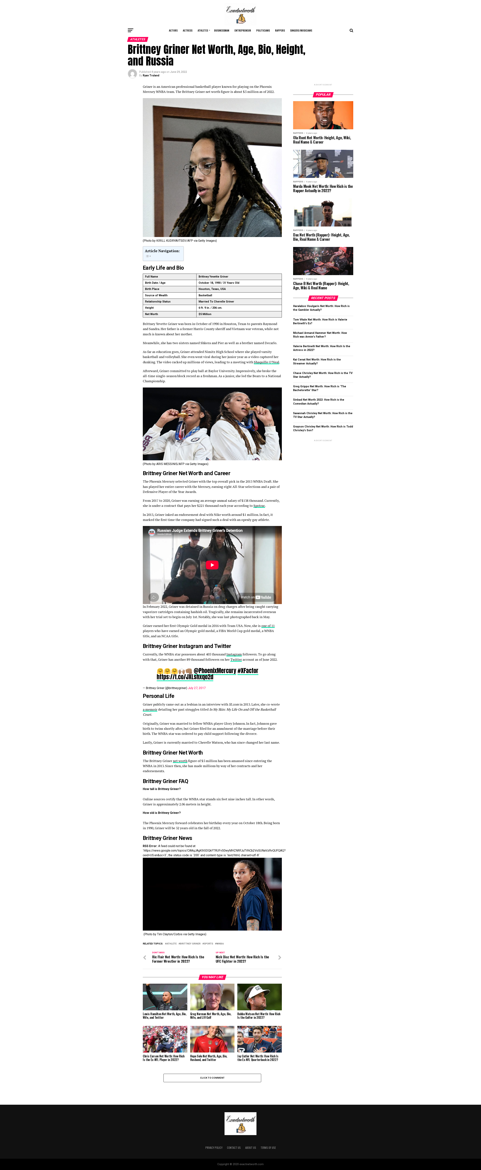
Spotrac (259, 505)
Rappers (280, 30)
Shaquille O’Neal (266, 362)
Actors (173, 30)
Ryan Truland (151, 75)
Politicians (263, 30)
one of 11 (268, 626)
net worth (180, 761)
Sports (208, 944)
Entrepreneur (242, 30)
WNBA (220, 944)
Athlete (171, 944)
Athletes (203, 30)
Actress (187, 30)
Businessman (221, 30)
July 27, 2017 (197, 688)
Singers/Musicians (301, 30)
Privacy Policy (213, 1148)
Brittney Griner (190, 944)
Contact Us (234, 1148)
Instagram (234, 654)
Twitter (236, 659)
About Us (250, 1148)
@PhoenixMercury (215, 670)
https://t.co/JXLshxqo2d (185, 677)
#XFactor (247, 670)
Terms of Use (268, 1148)
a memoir (150, 709)
